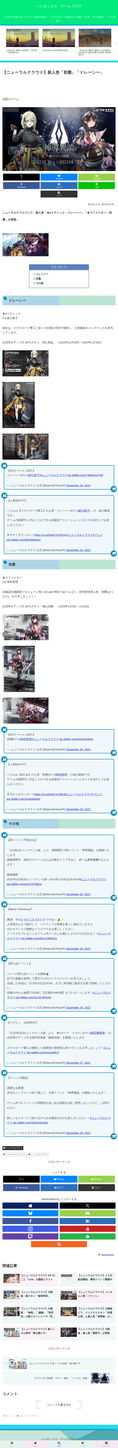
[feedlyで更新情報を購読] (88, 1236)
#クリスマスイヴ (34, 919)
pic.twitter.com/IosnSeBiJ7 (43, 1052)
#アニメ (98, 535)
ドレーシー (42, 274)
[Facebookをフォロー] (30, 1221)
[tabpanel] (22, 43)
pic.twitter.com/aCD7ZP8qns (24, 884)
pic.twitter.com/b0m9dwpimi (24, 539)
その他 (39, 283)
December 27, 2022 (78, 1062)
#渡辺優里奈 (96, 1032)
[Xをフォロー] (88, 1206)
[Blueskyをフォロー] (30, 1213)
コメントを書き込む (59, 1404)
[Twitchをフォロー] (30, 1236)
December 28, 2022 (78, 1133)
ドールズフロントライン (16, 1154)
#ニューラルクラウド (53, 475)
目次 (54, 267)
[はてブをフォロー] (88, 1221)
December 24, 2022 (78, 485)
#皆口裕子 (33, 475)
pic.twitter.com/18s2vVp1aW (30, 1122)
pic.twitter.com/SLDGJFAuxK (33, 997)
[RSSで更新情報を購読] (59, 1244)
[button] (59, 194)
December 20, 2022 (78, 894)
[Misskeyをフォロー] (88, 1213)
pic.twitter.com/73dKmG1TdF (85, 475)
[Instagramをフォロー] (30, 1229)
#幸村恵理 (25, 739)
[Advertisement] (59, 84)
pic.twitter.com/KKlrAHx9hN (76, 739)
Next (115, 43)
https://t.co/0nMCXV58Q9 (50, 794)
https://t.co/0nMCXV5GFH (50, 535)
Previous (2, 43)
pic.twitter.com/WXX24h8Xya (39, 938)
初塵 (38, 278)
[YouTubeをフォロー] (88, 1229)
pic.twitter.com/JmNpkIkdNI (23, 799)
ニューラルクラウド (14, 1148)
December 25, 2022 (78, 749)
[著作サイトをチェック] (30, 1206)
